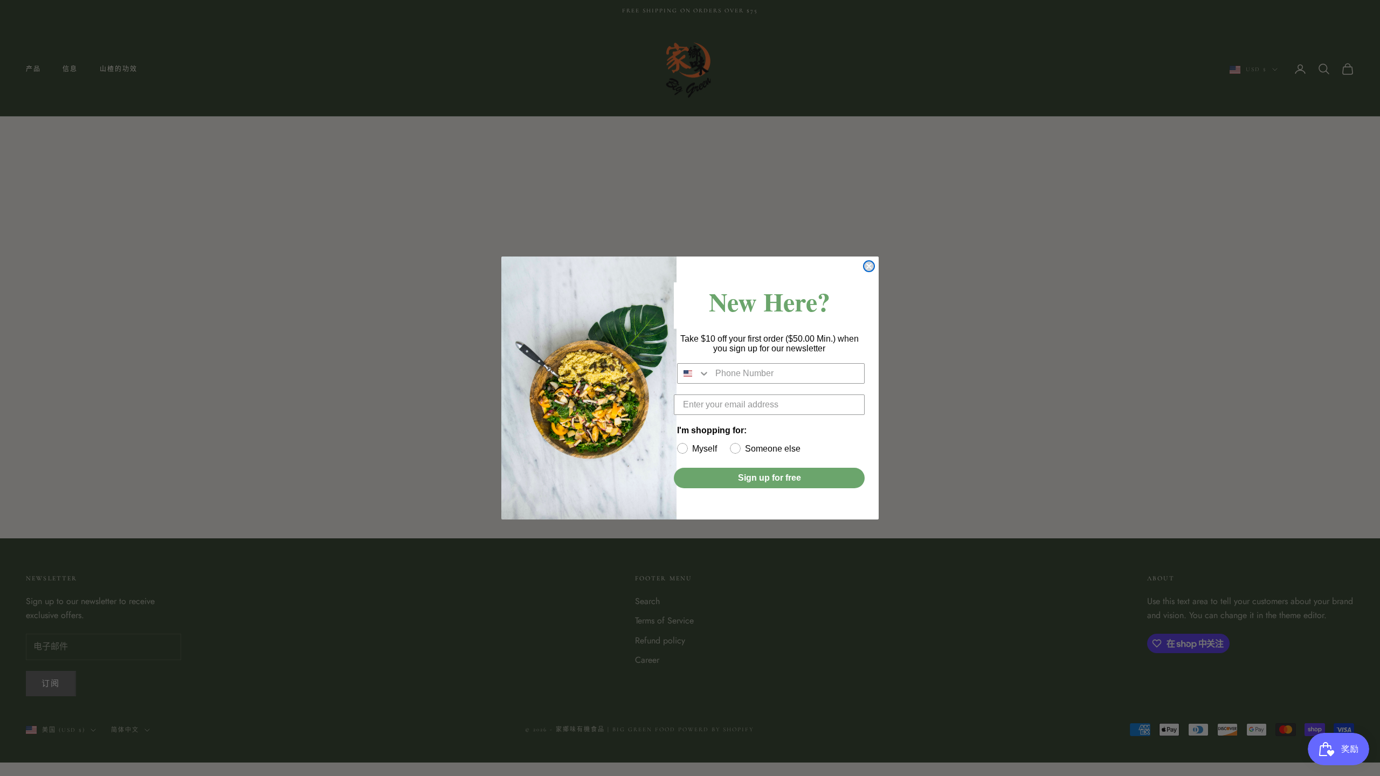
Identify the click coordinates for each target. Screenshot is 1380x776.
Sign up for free (769, 477)
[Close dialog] (869, 266)
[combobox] (694, 373)
